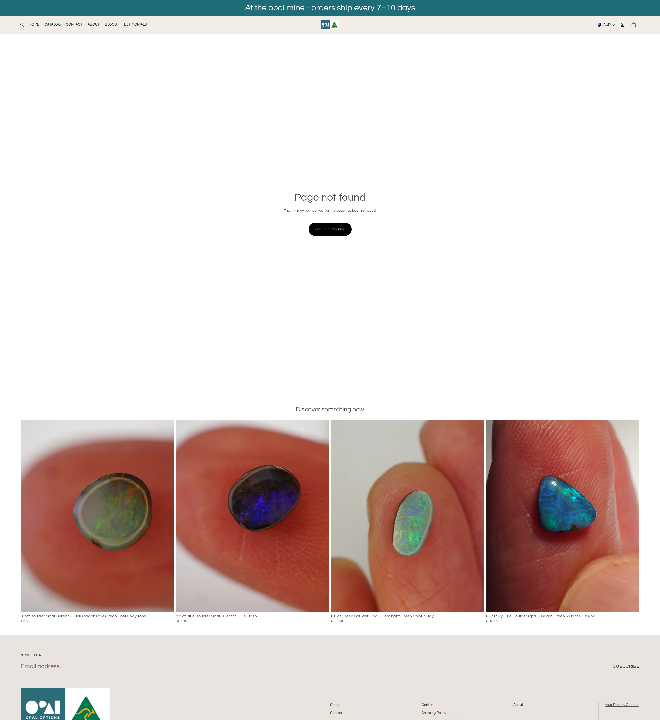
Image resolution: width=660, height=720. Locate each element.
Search (336, 713)
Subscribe (626, 666)
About (518, 705)
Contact (428, 705)
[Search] (22, 24)
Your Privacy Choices (622, 705)
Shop (334, 705)
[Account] (622, 24)
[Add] (165, 603)
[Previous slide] (28, 516)
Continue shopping (330, 229)
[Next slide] (166, 516)
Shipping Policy (434, 713)
